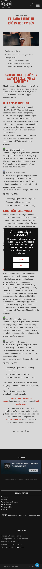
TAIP (21, 259)
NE (21, 265)
